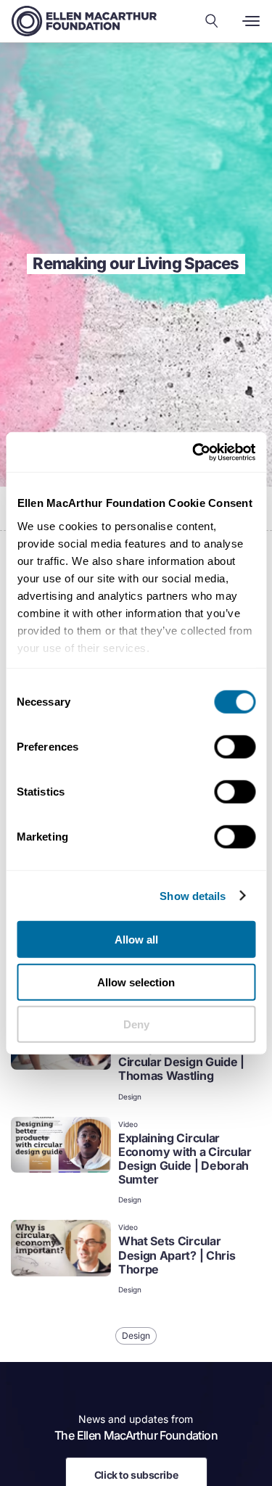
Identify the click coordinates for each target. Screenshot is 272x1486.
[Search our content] (212, 21)
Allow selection (136, 981)
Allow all (136, 939)
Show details (193, 895)
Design (129, 1096)
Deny (136, 1024)
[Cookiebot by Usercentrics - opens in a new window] (193, 451)
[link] (136, 1058)
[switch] (234, 747)
